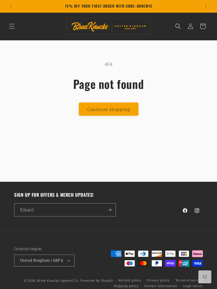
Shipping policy (126, 286)
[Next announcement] (206, 6)
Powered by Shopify (96, 280)
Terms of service (189, 280)
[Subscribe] (109, 209)
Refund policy (129, 280)
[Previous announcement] (11, 6)
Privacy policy (158, 280)
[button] (12, 26)
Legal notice (193, 286)
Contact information (160, 286)
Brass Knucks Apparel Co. (58, 280)
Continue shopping (108, 109)
